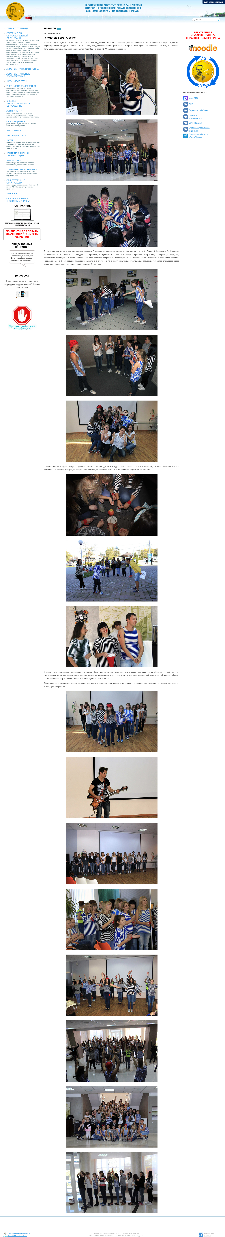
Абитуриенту (14, 111)
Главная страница (17, 28)
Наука (9, 140)
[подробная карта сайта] (5, 1234)
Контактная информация (21, 169)
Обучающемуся (15, 121)
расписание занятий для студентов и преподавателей (22, 215)
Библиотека (13, 160)
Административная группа (22, 69)
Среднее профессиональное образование (18, 103)
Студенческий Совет (198, 110)
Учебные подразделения (21, 86)
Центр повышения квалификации (17, 154)
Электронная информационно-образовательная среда (203, 35)
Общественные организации (15, 181)
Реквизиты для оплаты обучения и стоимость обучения (22, 234)
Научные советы (16, 81)
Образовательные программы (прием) (18, 199)
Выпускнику (13, 130)
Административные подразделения (18, 75)
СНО (191, 104)
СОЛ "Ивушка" (195, 123)
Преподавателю (16, 135)
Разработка (209, 1235)
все (59, 29)
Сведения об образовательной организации (17, 35)
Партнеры (12, 193)
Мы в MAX (194, 98)
